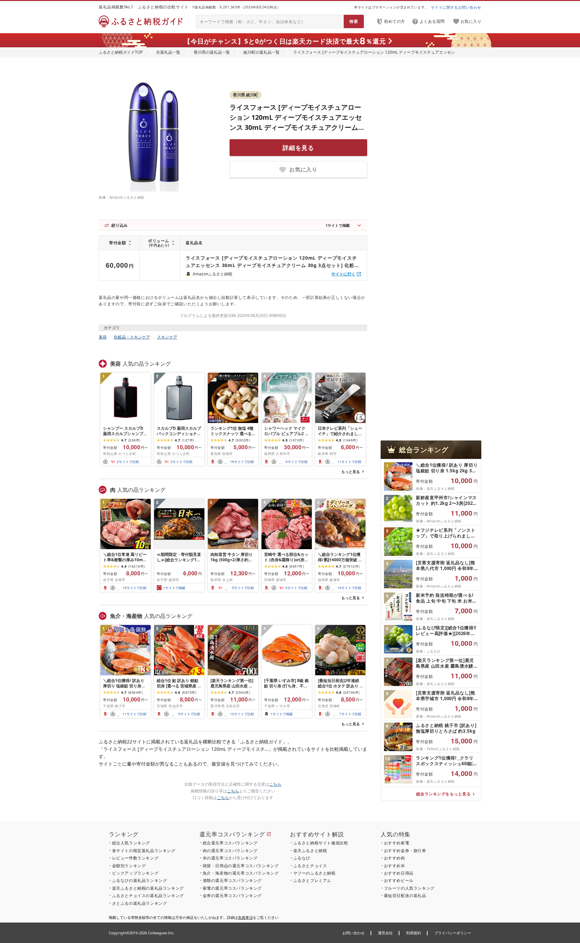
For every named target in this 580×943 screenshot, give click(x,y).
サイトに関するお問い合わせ (456, 7)
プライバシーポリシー (452, 932)
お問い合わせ (353, 932)
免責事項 (245, 917)
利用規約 (413, 932)
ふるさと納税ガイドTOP (121, 52)
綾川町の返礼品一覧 (261, 52)
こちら (275, 784)
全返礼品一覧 (168, 52)
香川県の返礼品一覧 (212, 52)
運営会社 (385, 932)
